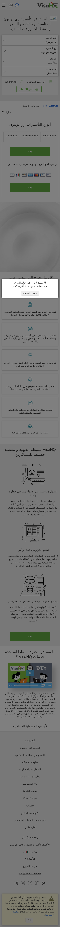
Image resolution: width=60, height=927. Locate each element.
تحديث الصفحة (30, 293)
